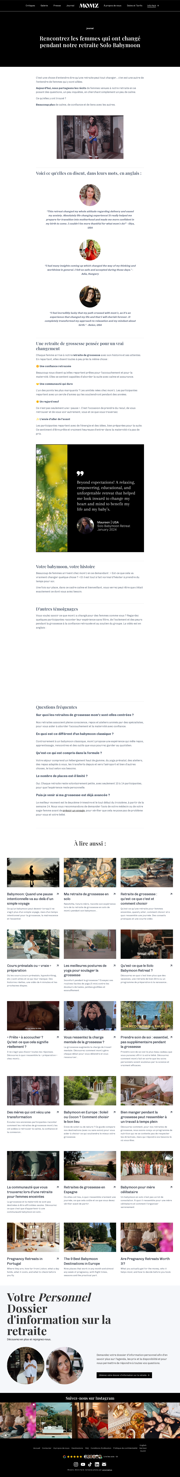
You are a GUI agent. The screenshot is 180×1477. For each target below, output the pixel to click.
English (143, 1445)
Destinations (77, 1448)
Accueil (36, 1448)
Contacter (46, 1448)
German (143, 1448)
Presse (57, 5)
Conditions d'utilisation (101, 1448)
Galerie (44, 5)
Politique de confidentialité (125, 1448)
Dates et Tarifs (134, 5)
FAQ (87, 1448)
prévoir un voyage (74, 810)
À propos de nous (112, 5)
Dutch (143, 1451)
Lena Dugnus (107, 1470)
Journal (70, 5)
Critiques (30, 5)
